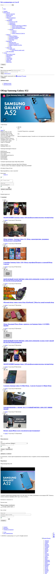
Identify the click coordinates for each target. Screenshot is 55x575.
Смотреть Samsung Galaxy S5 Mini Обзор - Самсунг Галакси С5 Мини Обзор (27, 386)
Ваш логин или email (6, 70)
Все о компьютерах (8, 533)
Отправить (3, 520)
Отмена (2, 449)
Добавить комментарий (6, 189)
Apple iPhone (12, 24)
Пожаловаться (9, 449)
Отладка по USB (13, 21)
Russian (48, 538)
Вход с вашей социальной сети (8, 76)
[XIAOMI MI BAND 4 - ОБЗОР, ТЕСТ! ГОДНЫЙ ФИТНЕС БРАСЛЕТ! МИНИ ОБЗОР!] (14, 404)
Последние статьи (10, 54)
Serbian (46, 566)
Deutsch (46, 549)
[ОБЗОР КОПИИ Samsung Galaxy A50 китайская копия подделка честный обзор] (14, 214)
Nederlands (47, 561)
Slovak (46, 568)
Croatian (47, 547)
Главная (5, 11)
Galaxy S (14, 32)
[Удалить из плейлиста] (7, 201)
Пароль (2, 71)
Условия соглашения (8, 529)
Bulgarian (47, 546)
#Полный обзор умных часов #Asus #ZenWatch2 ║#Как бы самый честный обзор (28, 302)
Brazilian (47, 544)
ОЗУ (10, 46)
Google (24, 76)
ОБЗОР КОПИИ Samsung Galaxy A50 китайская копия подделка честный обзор (28, 217)
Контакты (5, 528)
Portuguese (47, 564)
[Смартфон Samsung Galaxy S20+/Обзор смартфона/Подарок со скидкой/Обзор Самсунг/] (14, 259)
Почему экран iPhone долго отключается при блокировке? (21, 430)
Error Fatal (11, 39)
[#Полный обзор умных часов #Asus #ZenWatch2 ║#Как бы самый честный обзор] (14, 299)
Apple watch (12, 49)
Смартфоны (9, 20)
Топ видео (8, 16)
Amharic (47, 542)
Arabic (46, 543)
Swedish (47, 570)
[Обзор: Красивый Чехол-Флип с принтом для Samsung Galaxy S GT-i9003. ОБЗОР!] (14, 321)
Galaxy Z (14, 30)
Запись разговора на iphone (18, 28)
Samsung (11, 29)
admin (2, 130)
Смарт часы (9, 47)
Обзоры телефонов (11, 17)
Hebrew (46, 557)
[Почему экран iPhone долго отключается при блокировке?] (14, 427)
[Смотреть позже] (4, 201)
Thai (46, 573)
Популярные (9, 55)
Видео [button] (5, 12)
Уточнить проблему (5, 443)
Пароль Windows (13, 36)
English (46, 551)
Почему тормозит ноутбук (15, 45)
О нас (4, 532)
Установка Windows (14, 37)
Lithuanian (47, 560)
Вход (4, 8)
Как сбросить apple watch (18, 50)
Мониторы (9, 62)
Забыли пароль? (7, 73)
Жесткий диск (12, 42)
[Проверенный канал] (4, 130)
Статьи (5, 52)
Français (47, 553)
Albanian (47, 540)
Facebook (19, 76)
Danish (46, 548)
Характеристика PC (14, 43)
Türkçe (46, 571)
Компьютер (9, 41)
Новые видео (9, 15)
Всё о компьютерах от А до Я (10, 2)
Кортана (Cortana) (13, 38)
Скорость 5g (12, 23)
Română (47, 565)
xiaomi (10, 19)
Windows (8, 34)
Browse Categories (10, 13)
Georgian (47, 555)
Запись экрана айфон (17, 26)
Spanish (46, 569)
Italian (46, 558)
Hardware (8, 60)
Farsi (46, 552)
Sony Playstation (10, 51)
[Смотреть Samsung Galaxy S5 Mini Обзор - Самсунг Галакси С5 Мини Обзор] (14, 383)
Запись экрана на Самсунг (18, 33)
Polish (46, 562)
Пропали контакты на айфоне (19, 25)
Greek (46, 556)
